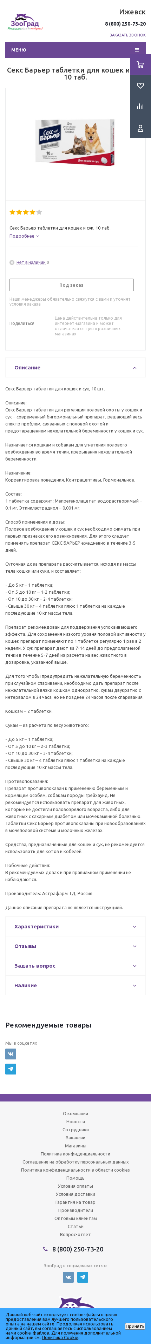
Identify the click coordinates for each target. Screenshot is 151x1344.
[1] (12, 212)
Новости (75, 1121)
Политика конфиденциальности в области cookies (75, 1169)
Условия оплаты (75, 1185)
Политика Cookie (60, 1337)
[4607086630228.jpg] (75, 142)
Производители (75, 1210)
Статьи (76, 1226)
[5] (39, 212)
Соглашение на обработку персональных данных (75, 1161)
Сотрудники (76, 1129)
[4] (32, 212)
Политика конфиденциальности (75, 1153)
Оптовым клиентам (75, 1218)
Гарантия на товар (75, 1202)
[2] (19, 212)
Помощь (75, 1177)
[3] (26, 212)
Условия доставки (75, 1194)
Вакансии (75, 1137)
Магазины (75, 1145)
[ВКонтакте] (10, 1054)
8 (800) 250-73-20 (125, 24)
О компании (75, 1113)
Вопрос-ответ (75, 1234)
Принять (135, 1326)
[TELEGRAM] (10, 1069)
